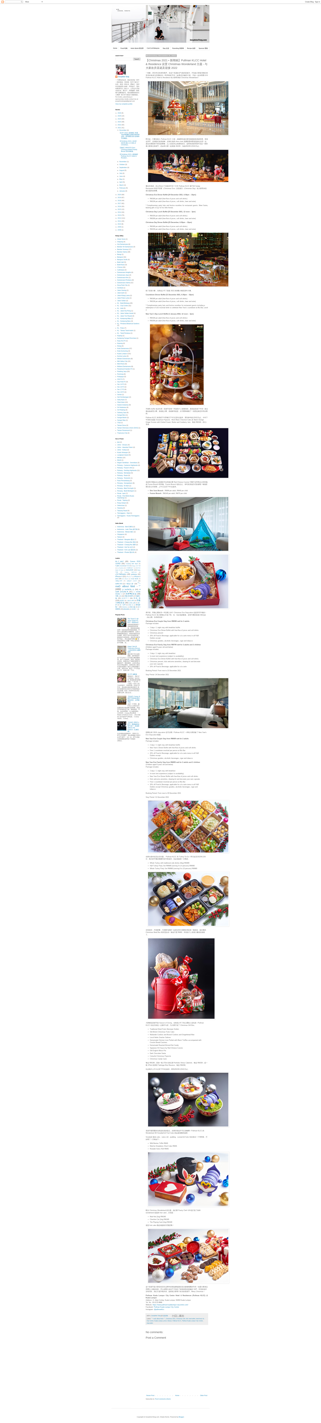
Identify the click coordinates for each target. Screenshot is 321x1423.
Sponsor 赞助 (203, 48)
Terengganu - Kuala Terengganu (128, 516)
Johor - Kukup (122, 450)
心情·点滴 (132, 603)
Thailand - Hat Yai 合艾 (125, 547)
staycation (150, 1323)
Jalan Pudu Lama (123, 298)
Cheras (119, 267)
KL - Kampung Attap (124, 318)
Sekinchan (121, 505)
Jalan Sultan (121, 301)
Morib (119, 460)
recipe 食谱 (134, 578)
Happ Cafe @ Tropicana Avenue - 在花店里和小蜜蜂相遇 (134, 649)
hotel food (199, 1318)
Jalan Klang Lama (123, 295)
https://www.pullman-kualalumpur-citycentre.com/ (170, 1305)
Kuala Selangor (122, 452)
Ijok (118, 442)
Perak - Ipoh (121, 493)
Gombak (120, 288)
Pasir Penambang (123, 480)
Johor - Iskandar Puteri (125, 447)
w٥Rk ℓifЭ (118, 584)
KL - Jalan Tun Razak (124, 316)
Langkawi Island (122, 455)
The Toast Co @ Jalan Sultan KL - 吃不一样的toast (133, 620)
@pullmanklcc (159, 1309)
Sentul (119, 394)
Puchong (120, 374)
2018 (120, 200)
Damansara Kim (122, 277)
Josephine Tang (123, 77)
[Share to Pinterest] (183, 1315)
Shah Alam (121, 402)
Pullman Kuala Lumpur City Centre (166, 1307)
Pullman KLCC (177, 1321)
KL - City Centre (122, 306)
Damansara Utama (123, 283)
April (121, 182)
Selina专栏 (130, 570)
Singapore (120, 534)
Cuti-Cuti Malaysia (153, 48)
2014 (120, 212)
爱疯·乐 (130, 605)
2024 (120, 119)
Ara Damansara (122, 244)
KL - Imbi (120, 308)
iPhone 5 (129, 576)
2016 (120, 206)
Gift (187, 1318)
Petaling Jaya (122, 371)
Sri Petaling (121, 410)
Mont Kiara (121, 364)
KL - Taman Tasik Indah (125, 330)
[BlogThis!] (175, 1315)
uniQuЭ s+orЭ (132, 581)
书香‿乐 (118, 596)
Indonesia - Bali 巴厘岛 (125, 527)
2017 (120, 203)
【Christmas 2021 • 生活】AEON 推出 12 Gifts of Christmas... (128, 143)
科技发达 (124, 607)
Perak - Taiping (122, 500)
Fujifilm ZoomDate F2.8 (122, 566)
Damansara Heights (124, 272)
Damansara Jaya (123, 275)
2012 (120, 218)
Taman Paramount (123, 430)
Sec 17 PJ (120, 389)
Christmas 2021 (170, 1318)
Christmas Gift (180, 1318)
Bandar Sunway (122, 249)
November (123, 162)
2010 (120, 224)
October (122, 164)
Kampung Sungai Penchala (126, 338)
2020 (120, 195)
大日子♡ (125, 598)
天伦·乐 (136, 598)
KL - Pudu (120, 328)
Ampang (120, 242)
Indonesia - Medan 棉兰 (125, 532)
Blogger (181, 1417)
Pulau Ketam (121, 503)
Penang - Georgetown (124, 483)
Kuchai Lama (121, 356)
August (122, 170)
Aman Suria (121, 239)
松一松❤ (123, 605)
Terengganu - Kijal (123, 513)
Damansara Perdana (124, 280)
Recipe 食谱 (191, 48)
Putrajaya (120, 377)
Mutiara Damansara (124, 366)
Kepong (120, 343)
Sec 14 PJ (120, 384)
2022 (120, 125)
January (122, 191)
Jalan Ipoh (120, 293)
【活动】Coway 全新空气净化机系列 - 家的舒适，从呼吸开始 (134, 699)
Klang (119, 346)
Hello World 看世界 (137, 48)
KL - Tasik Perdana (123, 333)
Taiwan (119, 537)
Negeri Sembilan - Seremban (127, 463)
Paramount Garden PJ (124, 369)
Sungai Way (121, 420)
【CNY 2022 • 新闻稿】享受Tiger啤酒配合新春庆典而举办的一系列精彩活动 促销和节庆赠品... (129, 135)
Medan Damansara (123, 359)
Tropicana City (122, 433)
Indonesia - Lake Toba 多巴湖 (127, 529)
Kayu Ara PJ (121, 341)
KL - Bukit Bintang (123, 303)
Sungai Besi (121, 415)
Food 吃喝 (124, 48)
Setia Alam (121, 400)
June (121, 176)
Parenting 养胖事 (178, 48)
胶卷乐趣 (132, 607)
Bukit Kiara (121, 265)
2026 (120, 113)
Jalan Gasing (121, 290)
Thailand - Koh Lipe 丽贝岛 (126, 550)
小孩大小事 (130, 600)
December (123, 130)
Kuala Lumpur (158, 1321)
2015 (120, 209)
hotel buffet (192, 1318)
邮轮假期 (126, 609)
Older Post (203, 1395)
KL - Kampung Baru (124, 321)
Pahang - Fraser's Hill (124, 468)
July (121, 173)
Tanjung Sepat (122, 511)
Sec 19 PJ (120, 392)
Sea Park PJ (121, 382)
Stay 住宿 (166, 48)
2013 (120, 215)
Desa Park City (122, 285)
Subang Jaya (121, 412)
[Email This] (173, 1315)
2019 (120, 197)
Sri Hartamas (121, 407)
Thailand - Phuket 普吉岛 (125, 552)
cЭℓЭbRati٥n (120, 574)
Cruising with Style (132, 563)
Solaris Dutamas (123, 405)
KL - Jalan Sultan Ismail (125, 313)
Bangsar (120, 257)
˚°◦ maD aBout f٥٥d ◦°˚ (158, 1318)
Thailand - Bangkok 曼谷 (125, 539)
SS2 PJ (119, 379)
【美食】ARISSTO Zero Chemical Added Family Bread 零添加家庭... (128, 149)
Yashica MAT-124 (131, 572)
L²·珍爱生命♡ (130, 568)
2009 (120, 227)
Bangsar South (122, 259)
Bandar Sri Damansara (125, 247)
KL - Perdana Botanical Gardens (128, 324)
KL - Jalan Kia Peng (124, 311)
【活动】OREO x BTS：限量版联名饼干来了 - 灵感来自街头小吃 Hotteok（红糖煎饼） (133, 726)
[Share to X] (178, 1315)
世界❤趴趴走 (131, 594)
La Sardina (120, 568)
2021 (120, 128)
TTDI (119, 423)
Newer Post (150, 1395)
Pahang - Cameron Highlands (127, 465)
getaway (134, 574)
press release (167, 1321)
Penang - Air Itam (123, 486)
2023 (120, 122)
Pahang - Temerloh (123, 478)
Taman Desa (121, 425)
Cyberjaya (120, 270)
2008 (120, 230)
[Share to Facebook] (180, 1315)
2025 (120, 116)
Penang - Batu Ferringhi (125, 488)
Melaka (119, 458)
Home (115, 48)
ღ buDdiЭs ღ (128, 589)
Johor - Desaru (122, 445)
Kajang (119, 336)
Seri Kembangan (123, 397)
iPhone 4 (118, 576)
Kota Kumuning (122, 351)
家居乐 (122, 600)
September (123, 167)
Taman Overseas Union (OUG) (127, 428)
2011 (120, 221)
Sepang (120, 508)
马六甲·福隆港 (132, 674)
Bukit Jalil (120, 262)
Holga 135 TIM (136, 566)
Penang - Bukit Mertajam (125, 491)
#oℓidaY (119, 561)
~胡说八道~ (130, 584)
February (122, 188)
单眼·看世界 (129, 596)
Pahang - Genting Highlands (127, 470)
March (121, 185)
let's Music (125, 578)
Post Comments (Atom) (163, 1399)
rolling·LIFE (118, 581)
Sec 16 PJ (120, 387)
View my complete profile (123, 104)
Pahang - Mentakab (124, 473)
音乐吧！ (134, 609)
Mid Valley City (122, 361)
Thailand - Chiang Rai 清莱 (126, 545)
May (121, 179)
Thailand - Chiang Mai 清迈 (126, 542)
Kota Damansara (123, 348)
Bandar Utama (122, 252)
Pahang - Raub (122, 475)
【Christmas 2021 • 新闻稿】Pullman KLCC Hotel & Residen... (129, 156)
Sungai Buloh (122, 417)
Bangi (119, 254)
